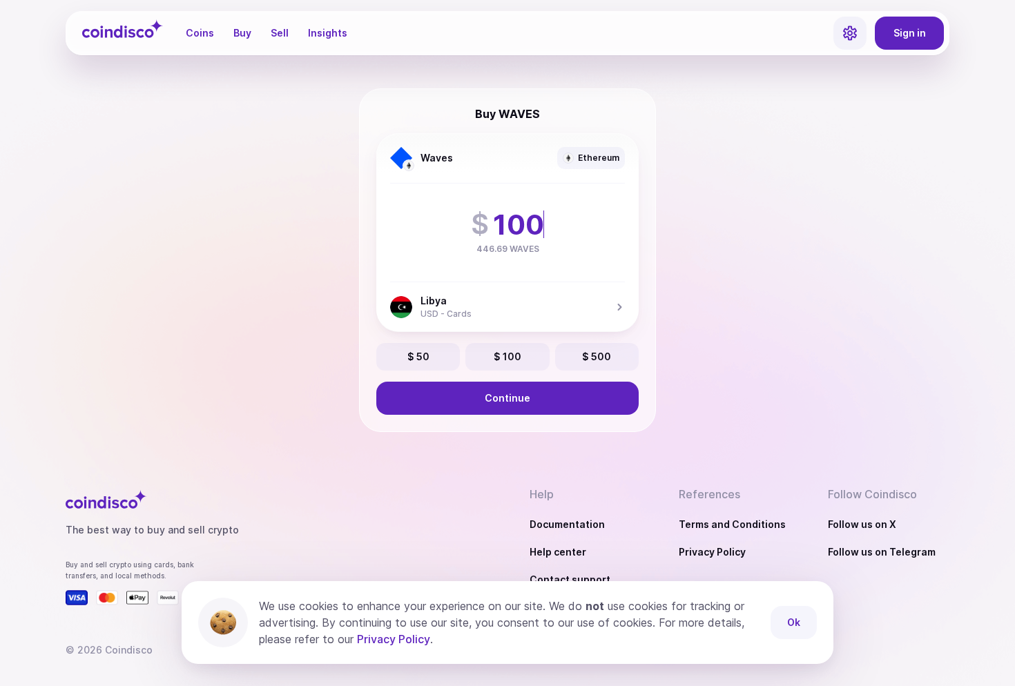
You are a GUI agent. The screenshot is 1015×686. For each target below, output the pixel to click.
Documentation (567, 524)
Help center (558, 552)
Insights (327, 33)
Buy (242, 33)
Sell (280, 33)
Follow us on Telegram (882, 552)
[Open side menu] (850, 33)
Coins (200, 33)
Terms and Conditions (732, 524)
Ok (793, 622)
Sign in (909, 33)
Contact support (570, 579)
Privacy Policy (712, 552)
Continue (507, 398)
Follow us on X (862, 524)
